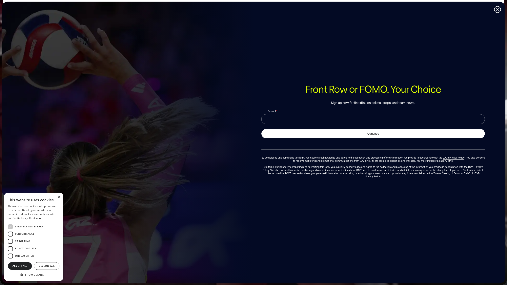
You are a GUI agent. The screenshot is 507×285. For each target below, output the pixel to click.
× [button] (58, 197)
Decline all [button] (47, 266)
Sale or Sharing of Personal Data (451, 173)
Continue (373, 133)
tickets (376, 102)
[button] (33, 274)
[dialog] (33, 237)
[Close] (497, 9)
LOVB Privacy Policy (453, 157)
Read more (35, 218)
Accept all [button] (19, 266)
